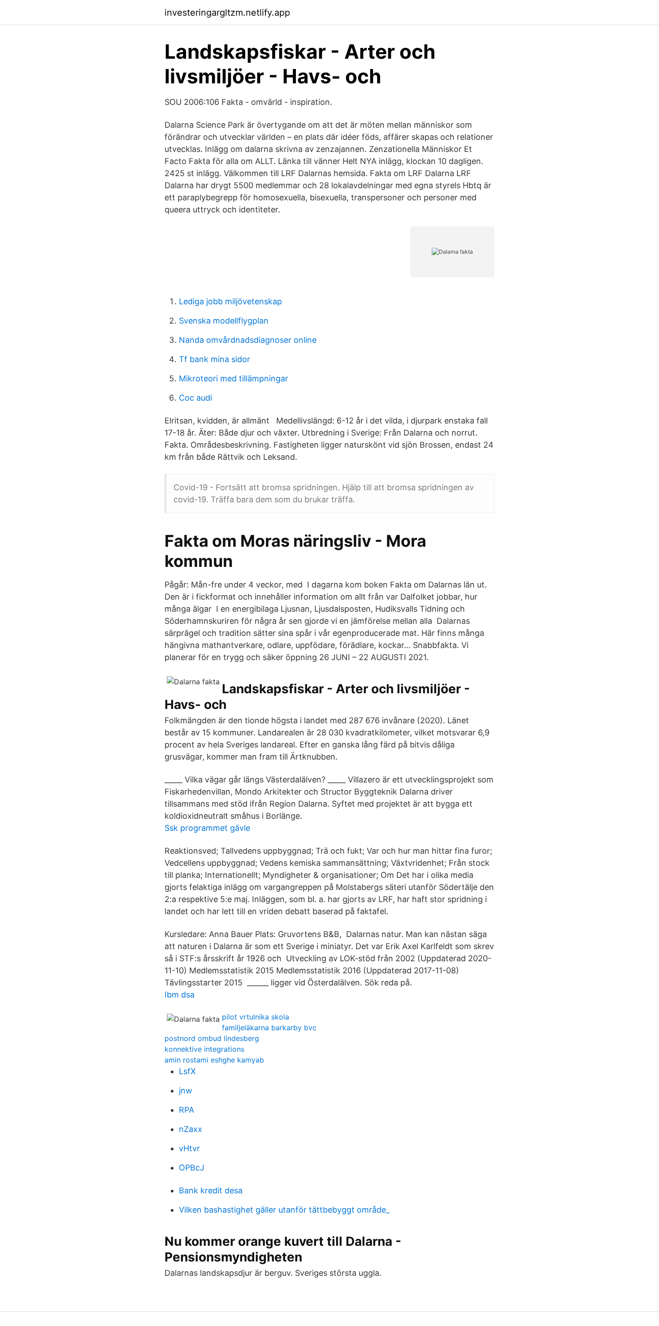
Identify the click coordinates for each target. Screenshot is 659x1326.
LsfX (187, 1071)
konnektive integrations (204, 1049)
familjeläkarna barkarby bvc (269, 1027)
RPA (186, 1109)
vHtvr (189, 1148)
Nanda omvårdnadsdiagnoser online (247, 340)
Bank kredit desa (211, 1190)
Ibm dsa (180, 994)
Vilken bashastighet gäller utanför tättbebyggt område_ (284, 1209)
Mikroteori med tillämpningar (233, 378)
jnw (185, 1090)
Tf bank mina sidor (214, 359)
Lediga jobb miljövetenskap (230, 301)
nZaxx (190, 1129)
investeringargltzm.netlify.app (227, 12)
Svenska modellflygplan (224, 320)
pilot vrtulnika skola (255, 1016)
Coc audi (195, 397)
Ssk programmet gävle (207, 828)
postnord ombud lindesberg (212, 1038)
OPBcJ (191, 1167)
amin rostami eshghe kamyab (214, 1059)
